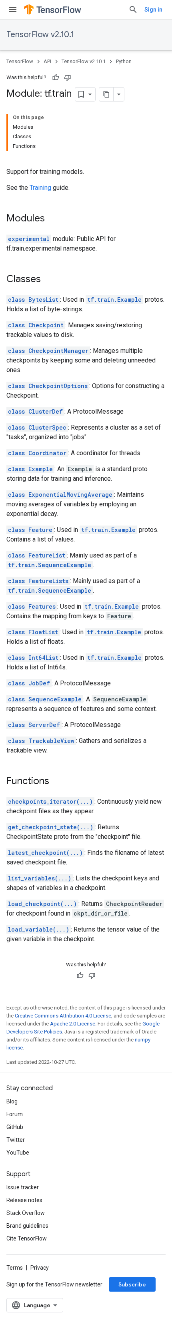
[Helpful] (56, 78)
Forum (14, 1114)
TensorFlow (19, 61)
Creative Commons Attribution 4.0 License (63, 1016)
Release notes (24, 1200)
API (47, 61)
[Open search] (133, 9)
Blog (12, 1101)
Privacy (39, 1267)
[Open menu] (13, 9)
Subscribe (132, 1284)
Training (40, 187)
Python (124, 61)
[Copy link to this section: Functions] (57, 781)
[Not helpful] (68, 78)
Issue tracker (22, 1187)
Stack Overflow (25, 1213)
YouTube (17, 1152)
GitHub (14, 1127)
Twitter (15, 1140)
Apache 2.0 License (72, 1024)
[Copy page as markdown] (106, 94)
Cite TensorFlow (26, 1238)
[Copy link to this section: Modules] (53, 219)
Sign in (153, 9)
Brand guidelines (27, 1225)
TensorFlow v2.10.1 (40, 35)
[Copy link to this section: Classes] (49, 280)
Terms (14, 1267)
